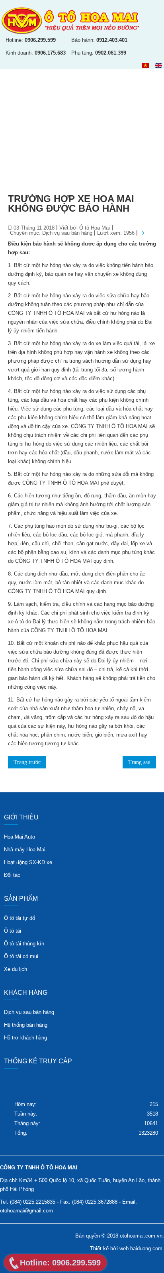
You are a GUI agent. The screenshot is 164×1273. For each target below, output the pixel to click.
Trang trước (27, 762)
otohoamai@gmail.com (26, 1211)
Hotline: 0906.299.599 (60, 1262)
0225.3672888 (101, 1202)
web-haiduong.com (140, 1248)
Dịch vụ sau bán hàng (67, 233)
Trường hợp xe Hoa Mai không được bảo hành (71, 203)
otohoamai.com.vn (141, 1236)
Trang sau (139, 762)
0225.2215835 (39, 1202)
